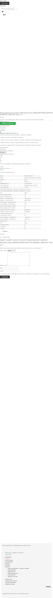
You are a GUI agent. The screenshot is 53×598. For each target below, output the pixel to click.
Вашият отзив (3, 265)
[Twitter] (48, 587)
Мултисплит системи (12, 576)
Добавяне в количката (8, 123)
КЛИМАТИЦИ (8, 557)
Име (1, 268)
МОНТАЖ (7, 563)
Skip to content (3, 0)
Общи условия (8, 579)
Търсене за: (4, 8)
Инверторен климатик (13, 573)
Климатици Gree (11, 571)
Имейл (1, 271)
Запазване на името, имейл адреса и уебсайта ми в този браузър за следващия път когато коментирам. (25, 273)
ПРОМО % (7, 558)
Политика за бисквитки (10, 582)
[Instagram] (49, 587)
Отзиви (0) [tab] (5, 231)
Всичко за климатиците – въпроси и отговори (18, 568)
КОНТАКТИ (7, 565)
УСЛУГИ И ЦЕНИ (9, 560)
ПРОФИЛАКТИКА (9, 562)
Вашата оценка (4, 250)
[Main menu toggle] (4, 15)
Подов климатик (11, 574)
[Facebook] (46, 587)
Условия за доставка (10, 584)
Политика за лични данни (11, 581)
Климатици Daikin (12, 570)
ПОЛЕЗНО (7, 566)
